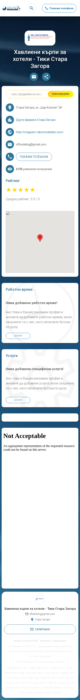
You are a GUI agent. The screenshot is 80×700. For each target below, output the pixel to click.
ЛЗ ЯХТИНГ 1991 (29, 646)
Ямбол (72, 673)
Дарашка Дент (45, 656)
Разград (9, 683)
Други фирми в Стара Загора (35, 119)
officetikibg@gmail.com (42, 614)
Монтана (60, 678)
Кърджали (45, 678)
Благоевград (31, 673)
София (24, 668)
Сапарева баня (51, 683)
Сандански (63, 683)
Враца (37, 678)
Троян (42, 683)
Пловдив (32, 668)
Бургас (45, 668)
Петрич (22, 693)
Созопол (17, 688)
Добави (18, 336)
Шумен (40, 673)
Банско (70, 683)
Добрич (22, 673)
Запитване (42, 629)
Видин (31, 678)
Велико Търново (11, 673)
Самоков (47, 693)
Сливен (47, 673)
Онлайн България (22, 641)
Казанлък (24, 678)
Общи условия (59, 641)
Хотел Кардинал (14, 646)
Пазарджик (63, 673)
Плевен (69, 668)
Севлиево (38, 693)
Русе (63, 668)
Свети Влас (36, 688)
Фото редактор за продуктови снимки (50, 662)
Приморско (58, 688)
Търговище (69, 678)
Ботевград (56, 693)
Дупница (30, 693)
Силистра (24, 683)
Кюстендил (34, 683)
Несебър (9, 688)
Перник (8, 678)
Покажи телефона (34, 156)
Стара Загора (54, 668)
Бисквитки (45, 641)
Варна (39, 668)
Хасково (54, 673)
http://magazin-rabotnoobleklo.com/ (40, 132)
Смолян (16, 683)
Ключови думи (60, 94)
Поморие (26, 688)
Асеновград (68, 688)
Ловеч (52, 678)
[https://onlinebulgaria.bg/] (11, 8)
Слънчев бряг (47, 688)
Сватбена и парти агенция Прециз (29, 651)
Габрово (16, 678)
